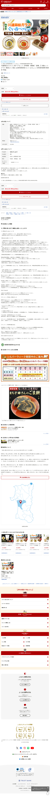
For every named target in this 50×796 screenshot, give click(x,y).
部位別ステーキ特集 (5, 645)
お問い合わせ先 (5, 111)
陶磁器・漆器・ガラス (19, 214)
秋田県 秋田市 (4, 579)
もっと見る (45, 433)
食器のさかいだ (7, 73)
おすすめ (30, 8)
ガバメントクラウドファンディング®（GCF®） (26, 754)
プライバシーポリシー (20, 786)
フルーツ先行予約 (5, 626)
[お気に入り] (47, 793)
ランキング (21, 8)
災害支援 (26, 756)
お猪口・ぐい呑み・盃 (26, 212)
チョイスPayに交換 (5, 660)
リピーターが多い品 (5, 603)
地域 (12, 8)
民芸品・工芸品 (9, 214)
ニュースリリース (21, 783)
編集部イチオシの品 (5, 618)
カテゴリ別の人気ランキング (7, 599)
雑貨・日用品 (9, 212)
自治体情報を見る (25, 477)
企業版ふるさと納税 (26, 759)
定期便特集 (28, 645)
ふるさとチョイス (25, 751)
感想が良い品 (4, 607)
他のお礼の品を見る (15, 141)
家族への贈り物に (5, 664)
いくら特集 (28, 637)
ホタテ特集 (28, 641)
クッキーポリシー (30, 786)
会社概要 (14, 783)
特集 (38, 8)
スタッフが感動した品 (6, 622)
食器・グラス (17, 212)
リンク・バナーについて (32, 783)
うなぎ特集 (4, 637)
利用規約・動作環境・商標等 (25, 788)
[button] (47, 5)
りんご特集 (4, 641)
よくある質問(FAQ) (25, 700)
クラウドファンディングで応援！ (8, 656)
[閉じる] (48, 788)
